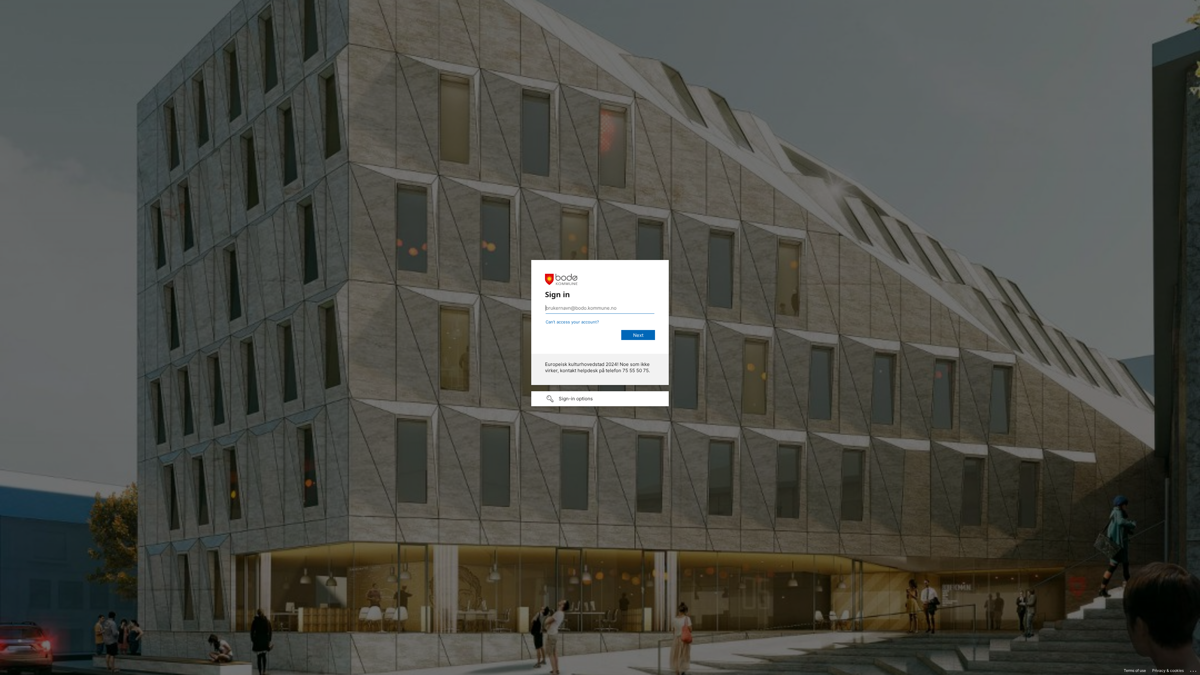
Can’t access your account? (572, 321)
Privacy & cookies (1168, 670)
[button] (600, 398)
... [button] (1194, 670)
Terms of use (1135, 670)
